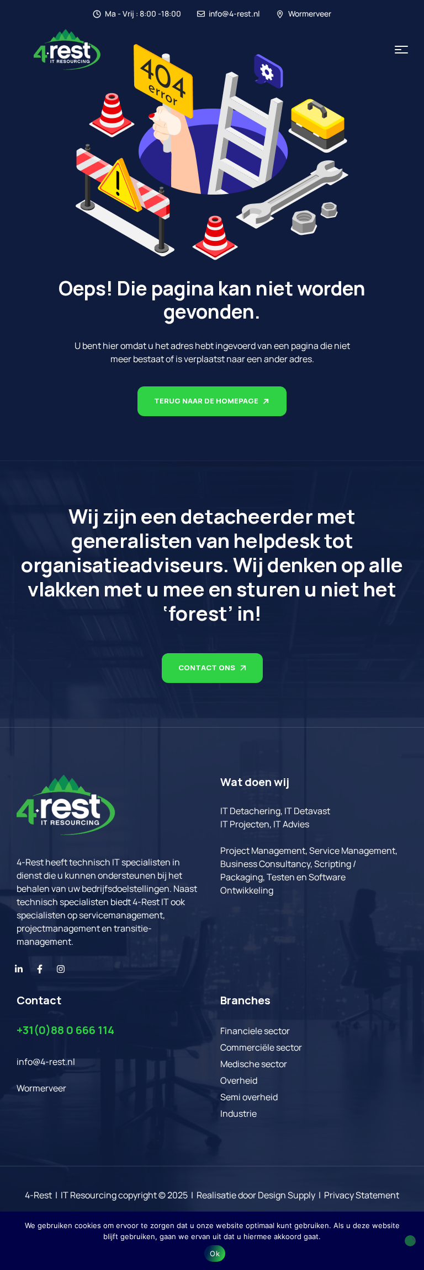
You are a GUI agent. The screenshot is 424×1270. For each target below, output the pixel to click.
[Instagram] (60, 969)
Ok (215, 1253)
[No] (410, 1240)
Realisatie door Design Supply (256, 1195)
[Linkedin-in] (18, 969)
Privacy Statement (361, 1195)
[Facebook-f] (39, 969)
